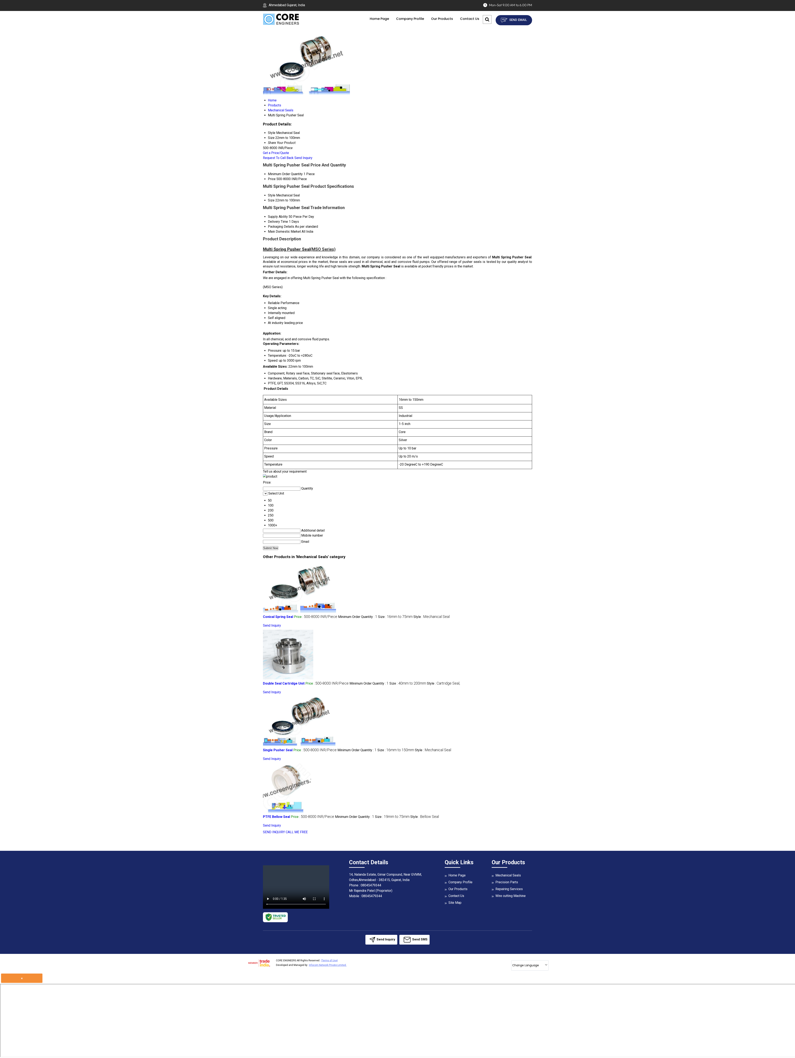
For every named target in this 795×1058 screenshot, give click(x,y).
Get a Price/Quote (276, 153)
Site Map (454, 903)
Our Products (442, 18)
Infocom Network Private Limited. (328, 965)
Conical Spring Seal (278, 617)
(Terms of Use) (329, 960)
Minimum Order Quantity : (357, 617)
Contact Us (469, 18)
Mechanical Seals (508, 875)
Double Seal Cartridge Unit (284, 683)
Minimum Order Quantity (285, 174)
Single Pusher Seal (278, 750)
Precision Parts (506, 882)
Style (271, 195)
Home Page (379, 18)
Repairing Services (509, 889)
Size (271, 200)
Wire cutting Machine (510, 896)
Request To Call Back (278, 158)
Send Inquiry (303, 158)
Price (272, 179)
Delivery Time (278, 222)
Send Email (517, 20)
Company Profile (410, 18)
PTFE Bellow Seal (276, 817)
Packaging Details (281, 227)
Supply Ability (278, 217)
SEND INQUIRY (274, 832)
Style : (431, 617)
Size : (395, 617)
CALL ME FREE (297, 832)
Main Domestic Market (284, 232)
